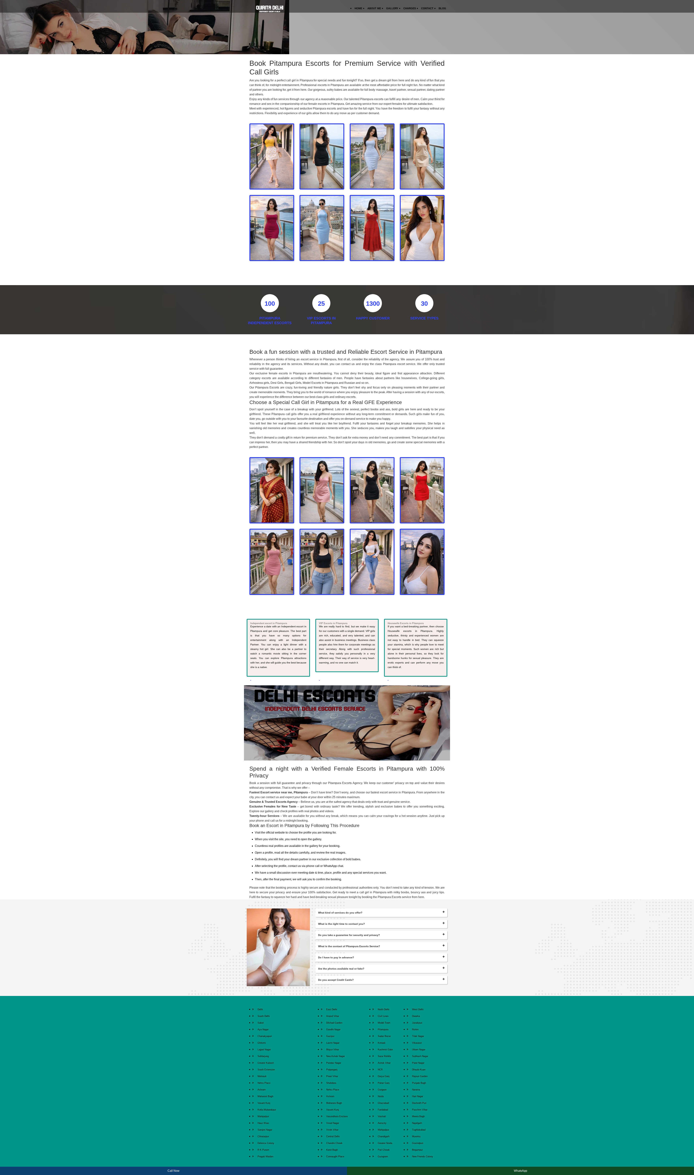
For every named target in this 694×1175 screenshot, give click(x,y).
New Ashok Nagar (335, 1056)
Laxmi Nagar (332, 1042)
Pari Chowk (384, 1149)
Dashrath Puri (419, 1103)
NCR (380, 1069)
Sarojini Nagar (265, 1129)
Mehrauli (262, 1076)
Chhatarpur (263, 1136)
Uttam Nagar (418, 1049)
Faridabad (383, 1109)
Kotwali (381, 1042)
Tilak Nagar (418, 1036)
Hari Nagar (417, 1096)
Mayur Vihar (332, 1049)
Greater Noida (385, 1143)
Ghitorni (262, 1042)
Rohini (415, 1029)
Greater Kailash (266, 1063)
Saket (261, 1022)
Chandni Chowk (334, 1143)
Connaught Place (335, 1156)
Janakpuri (417, 1022)
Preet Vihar (332, 1076)
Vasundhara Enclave (337, 1116)
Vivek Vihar (332, 1129)
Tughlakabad (418, 1129)
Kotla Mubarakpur (267, 1109)
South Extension (266, 1069)
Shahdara (331, 1083)
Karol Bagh (332, 1149)
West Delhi (417, 1009)
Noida (381, 1096)
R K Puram (263, 1149)
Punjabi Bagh (419, 1083)
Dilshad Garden (334, 1022)
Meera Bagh (418, 1116)
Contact (427, 8)
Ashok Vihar (384, 1063)
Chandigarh (383, 1136)
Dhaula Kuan (418, 1069)
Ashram (262, 1089)
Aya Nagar (263, 1029)
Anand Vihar (332, 1016)
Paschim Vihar (419, 1109)
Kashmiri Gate (385, 1049)
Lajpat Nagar (264, 1049)
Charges (409, 8)
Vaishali (382, 1116)
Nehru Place (264, 1083)
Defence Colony (266, 1143)
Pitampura (383, 1029)
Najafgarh (417, 1123)
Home (358, 8)
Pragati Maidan (265, 1156)
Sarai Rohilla (384, 1056)
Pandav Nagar (333, 1063)
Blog (442, 8)
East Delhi (331, 1009)
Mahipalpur (263, 1116)
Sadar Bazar (384, 1036)
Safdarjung (263, 1056)
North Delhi (383, 1009)
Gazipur (330, 1036)
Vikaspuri (417, 1042)
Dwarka (416, 1016)
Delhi (260, 1009)
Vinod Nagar (332, 1123)
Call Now (173, 1170)
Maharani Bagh (265, 1096)
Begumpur (417, 1149)
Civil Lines (383, 1016)
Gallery (392, 8)
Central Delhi (333, 1136)
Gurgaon (382, 1089)
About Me (374, 8)
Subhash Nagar (420, 1056)
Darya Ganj (383, 1076)
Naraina (416, 1089)
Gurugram (383, 1156)
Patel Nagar (418, 1063)
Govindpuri (417, 1143)
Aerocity (382, 1123)
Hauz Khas (263, 1123)
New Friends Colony (422, 1156)
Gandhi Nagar (333, 1029)
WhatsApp (520, 1170)
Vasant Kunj (264, 1103)
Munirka (416, 1136)
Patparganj (331, 1069)
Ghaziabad (383, 1103)
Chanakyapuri (265, 1036)
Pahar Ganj (383, 1083)
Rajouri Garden (420, 1076)
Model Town (384, 1022)
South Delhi (264, 1016)
